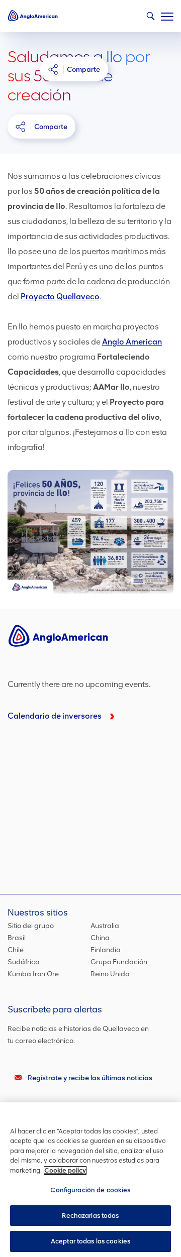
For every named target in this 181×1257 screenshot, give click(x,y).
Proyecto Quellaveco (60, 296)
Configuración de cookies (90, 1190)
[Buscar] (148, 18)
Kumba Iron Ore (33, 974)
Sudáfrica (24, 962)
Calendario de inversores (55, 716)
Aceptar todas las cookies (90, 1241)
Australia (104, 926)
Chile (16, 950)
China (100, 938)
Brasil (17, 938)
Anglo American (132, 342)
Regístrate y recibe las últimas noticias (90, 1078)
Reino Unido (109, 974)
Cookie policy (65, 1170)
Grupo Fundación (118, 962)
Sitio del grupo (31, 926)
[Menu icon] (167, 15)
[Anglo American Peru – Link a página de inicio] (33, 15)
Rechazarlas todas (90, 1215)
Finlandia (105, 950)
